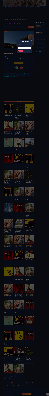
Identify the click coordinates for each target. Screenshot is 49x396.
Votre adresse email (21, 46)
